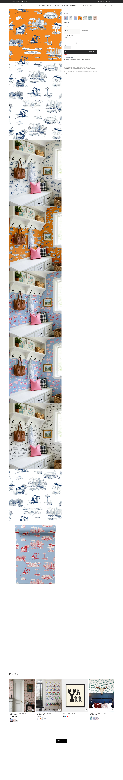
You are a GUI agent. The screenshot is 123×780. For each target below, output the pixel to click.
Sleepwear (42, 5)
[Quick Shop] (33, 710)
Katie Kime (17, 5)
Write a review (62, 740)
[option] (66, 18)
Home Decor (64, 5)
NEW (35, 5)
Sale (91, 5)
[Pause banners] (11, 1)
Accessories (73, 5)
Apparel (57, 5)
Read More (66, 73)
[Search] (103, 5)
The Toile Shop (84, 5)
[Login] (105, 5)
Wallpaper (50, 5)
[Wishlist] (108, 5)
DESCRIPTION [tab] (67, 63)
